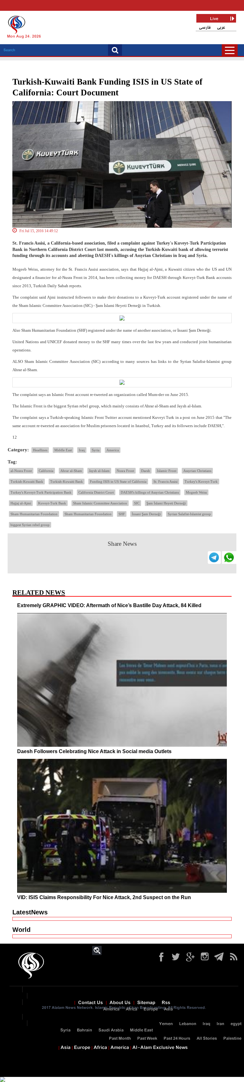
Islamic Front (166, 471)
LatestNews (30, 912)
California (46, 471)
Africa (131, 1009)
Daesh (145, 471)
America (112, 450)
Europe (151, 1009)
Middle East (63, 450)
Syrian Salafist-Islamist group (189, 514)
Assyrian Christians (197, 471)
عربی (221, 27)
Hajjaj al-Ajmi (20, 503)
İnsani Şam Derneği (146, 514)
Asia (168, 1009)
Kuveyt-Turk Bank (52, 503)
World (21, 929)
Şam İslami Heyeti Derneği (166, 503)
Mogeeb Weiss (196, 492)
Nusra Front (125, 471)
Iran (220, 1024)
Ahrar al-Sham (71, 471)
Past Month (120, 1038)
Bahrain (84, 1030)
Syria (95, 450)
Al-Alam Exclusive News (160, 1047)
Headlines (40, 450)
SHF (122, 514)
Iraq (82, 450)
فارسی (205, 27)
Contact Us (90, 1003)
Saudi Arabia (111, 1030)
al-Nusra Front (21, 471)
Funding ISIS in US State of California (118, 481)
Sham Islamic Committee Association (100, 503)
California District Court (96, 492)
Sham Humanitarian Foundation (34, 514)
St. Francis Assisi (165, 481)
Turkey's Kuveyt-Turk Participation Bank (40, 492)
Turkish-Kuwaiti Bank (26, 481)
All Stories (207, 1038)
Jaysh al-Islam (99, 471)
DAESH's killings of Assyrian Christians (150, 492)
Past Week (147, 1038)
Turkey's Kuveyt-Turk (201, 481)
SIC (136, 503)
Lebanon (187, 1024)
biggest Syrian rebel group (30, 525)
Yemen (166, 1024)
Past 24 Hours (177, 1038)
